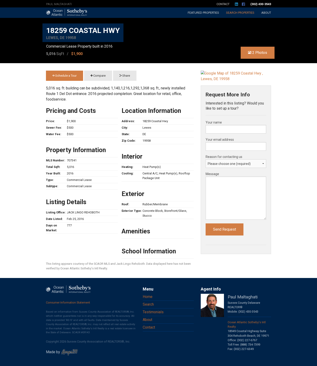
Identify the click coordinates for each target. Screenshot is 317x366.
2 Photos (259, 52)
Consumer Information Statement (68, 302)
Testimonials (153, 312)
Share (126, 75)
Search (240, 12)
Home (147, 296)
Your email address (220, 139)
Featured (203, 12)
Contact (223, 4)
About (266, 12)
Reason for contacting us (224, 157)
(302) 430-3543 (260, 4)
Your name (214, 122)
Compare (99, 75)
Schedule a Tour (66, 75)
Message (212, 174)
